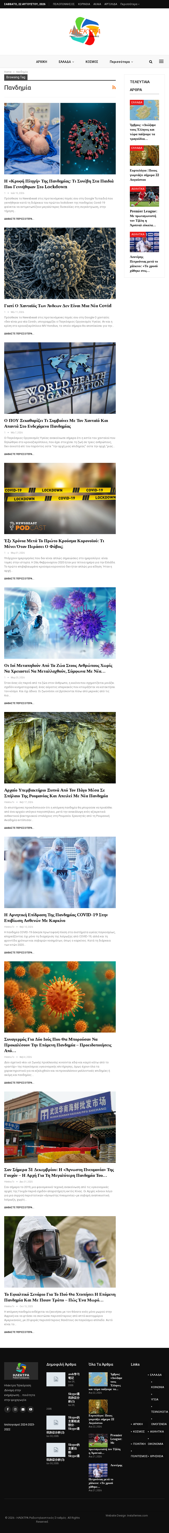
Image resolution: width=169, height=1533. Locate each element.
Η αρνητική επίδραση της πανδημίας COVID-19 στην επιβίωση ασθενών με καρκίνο (56, 917)
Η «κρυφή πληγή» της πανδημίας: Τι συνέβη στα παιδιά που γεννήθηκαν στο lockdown (59, 184)
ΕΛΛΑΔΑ (65, 62)
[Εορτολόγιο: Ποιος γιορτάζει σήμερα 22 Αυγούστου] (144, 155)
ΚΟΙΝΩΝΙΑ (155, 1387)
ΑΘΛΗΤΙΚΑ (137, 188)
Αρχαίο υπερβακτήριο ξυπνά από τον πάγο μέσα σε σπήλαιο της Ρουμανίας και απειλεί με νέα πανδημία (56, 793)
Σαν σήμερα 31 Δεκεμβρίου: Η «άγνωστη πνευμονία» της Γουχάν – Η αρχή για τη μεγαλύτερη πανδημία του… (59, 1172)
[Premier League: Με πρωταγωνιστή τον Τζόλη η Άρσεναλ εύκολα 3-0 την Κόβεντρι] (144, 196)
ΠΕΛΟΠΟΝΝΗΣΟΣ (64, 4)
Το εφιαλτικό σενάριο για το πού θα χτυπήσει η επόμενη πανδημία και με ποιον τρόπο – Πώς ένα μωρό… (60, 1297)
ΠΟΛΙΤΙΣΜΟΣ (139, 1456)
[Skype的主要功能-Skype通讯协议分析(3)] (55, 1450)
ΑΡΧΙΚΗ (41, 62)
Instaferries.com (137, 1515)
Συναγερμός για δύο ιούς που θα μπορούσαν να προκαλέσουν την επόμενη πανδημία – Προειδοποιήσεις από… (57, 1044)
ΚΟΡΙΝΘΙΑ (84, 4)
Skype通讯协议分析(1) (74, 1397)
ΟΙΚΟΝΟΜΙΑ (155, 1443)
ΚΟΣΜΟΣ (92, 62)
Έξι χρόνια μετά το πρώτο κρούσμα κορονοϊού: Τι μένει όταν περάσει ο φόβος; (54, 543)
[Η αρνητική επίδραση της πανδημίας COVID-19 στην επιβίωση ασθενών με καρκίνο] (60, 872)
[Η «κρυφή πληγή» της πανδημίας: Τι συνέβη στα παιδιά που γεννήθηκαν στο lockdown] (60, 138)
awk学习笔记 (74, 1376)
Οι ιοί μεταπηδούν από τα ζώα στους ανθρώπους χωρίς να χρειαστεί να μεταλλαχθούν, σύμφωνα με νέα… (58, 668)
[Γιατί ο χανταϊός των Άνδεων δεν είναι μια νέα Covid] (60, 263)
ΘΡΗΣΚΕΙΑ (156, 1456)
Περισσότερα (129, 4)
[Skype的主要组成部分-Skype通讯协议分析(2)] (55, 1423)
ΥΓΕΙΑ (154, 1399)
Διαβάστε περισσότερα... (19, 218)
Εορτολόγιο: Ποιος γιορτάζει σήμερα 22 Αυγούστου (101, 1419)
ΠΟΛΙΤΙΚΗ (139, 1443)
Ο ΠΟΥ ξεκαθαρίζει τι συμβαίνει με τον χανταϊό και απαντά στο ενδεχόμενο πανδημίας (56, 423)
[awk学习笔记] (55, 1379)
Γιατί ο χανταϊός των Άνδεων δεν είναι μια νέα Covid (58, 305)
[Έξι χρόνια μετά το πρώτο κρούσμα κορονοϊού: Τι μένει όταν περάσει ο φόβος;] (60, 498)
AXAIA (97, 4)
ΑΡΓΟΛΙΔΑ (110, 4)
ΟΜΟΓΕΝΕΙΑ (155, 1424)
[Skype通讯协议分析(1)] (55, 1399)
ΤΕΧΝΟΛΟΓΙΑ (155, 1411)
